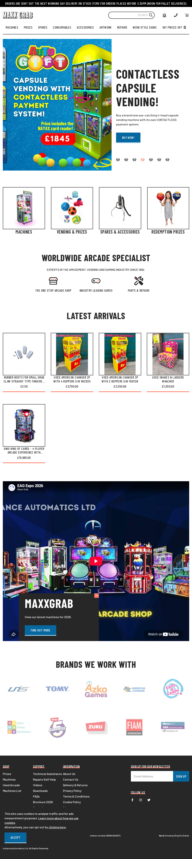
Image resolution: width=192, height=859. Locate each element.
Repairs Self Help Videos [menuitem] (44, 782)
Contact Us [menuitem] (70, 779)
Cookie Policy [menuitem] (72, 802)
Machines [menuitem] (9, 779)
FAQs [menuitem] (36, 796)
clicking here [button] (57, 827)
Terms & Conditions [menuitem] (76, 796)
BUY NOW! (128, 137)
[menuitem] (12, 27)
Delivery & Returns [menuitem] (75, 785)
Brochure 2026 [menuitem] (43, 802)
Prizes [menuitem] (7, 774)
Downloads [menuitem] (40, 790)
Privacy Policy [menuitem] (72, 790)
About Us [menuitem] (69, 774)
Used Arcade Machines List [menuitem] (12, 787)
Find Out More (40, 630)
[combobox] (131, 15)
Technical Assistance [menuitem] (47, 774)
